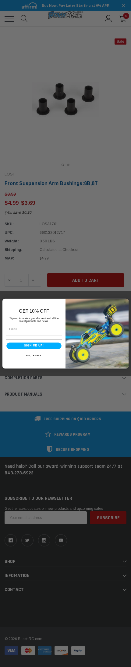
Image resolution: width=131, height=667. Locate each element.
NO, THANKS (33, 355)
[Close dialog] (125, 302)
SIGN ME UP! (34, 345)
